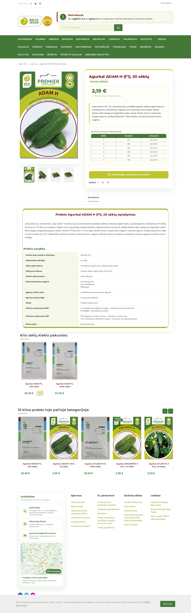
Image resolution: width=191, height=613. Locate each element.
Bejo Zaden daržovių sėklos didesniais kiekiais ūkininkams (133, 518)
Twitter (35, 4)
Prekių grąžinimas (106, 527)
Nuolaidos (102, 513)
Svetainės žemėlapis (80, 526)
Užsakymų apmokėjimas (109, 509)
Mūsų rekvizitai (78, 502)
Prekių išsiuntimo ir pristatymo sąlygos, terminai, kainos (107, 520)
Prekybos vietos (78, 522)
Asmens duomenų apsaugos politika (79, 512)
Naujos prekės (130, 510)
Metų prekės (129, 506)
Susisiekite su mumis (80, 517)
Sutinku (167, 603)
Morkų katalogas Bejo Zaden (161, 510)
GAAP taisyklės (131, 524)
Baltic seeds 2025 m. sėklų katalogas (160, 517)
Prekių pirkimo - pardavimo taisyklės (107, 503)
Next (77, 174)
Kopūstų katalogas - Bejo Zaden (160, 503)
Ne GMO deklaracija (133, 502)
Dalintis (98, 182)
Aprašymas (93, 197)
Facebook (31, 4)
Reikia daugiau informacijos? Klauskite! (129, 174)
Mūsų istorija (77, 506)
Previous (20, 174)
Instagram (40, 4)
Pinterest (108, 182)
